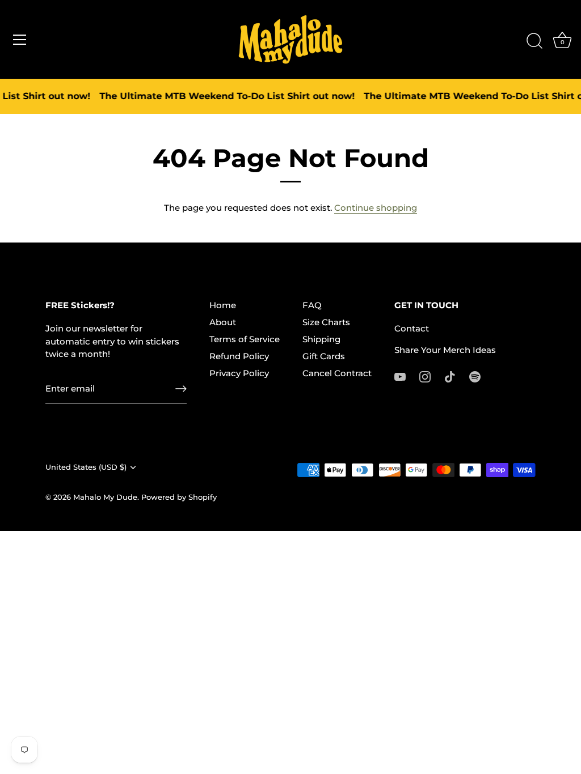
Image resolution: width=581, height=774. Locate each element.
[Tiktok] (450, 376)
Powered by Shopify (179, 497)
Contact (411, 328)
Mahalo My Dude (105, 497)
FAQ (312, 305)
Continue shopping (375, 207)
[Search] (534, 41)
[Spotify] (475, 376)
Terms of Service (244, 339)
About (222, 322)
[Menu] (19, 39)
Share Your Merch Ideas (445, 350)
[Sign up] (181, 388)
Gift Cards (323, 356)
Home (222, 305)
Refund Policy (239, 356)
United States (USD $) (86, 467)
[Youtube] (400, 376)
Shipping (321, 339)
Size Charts (326, 322)
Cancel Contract (337, 373)
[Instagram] (425, 376)
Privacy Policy (239, 373)
